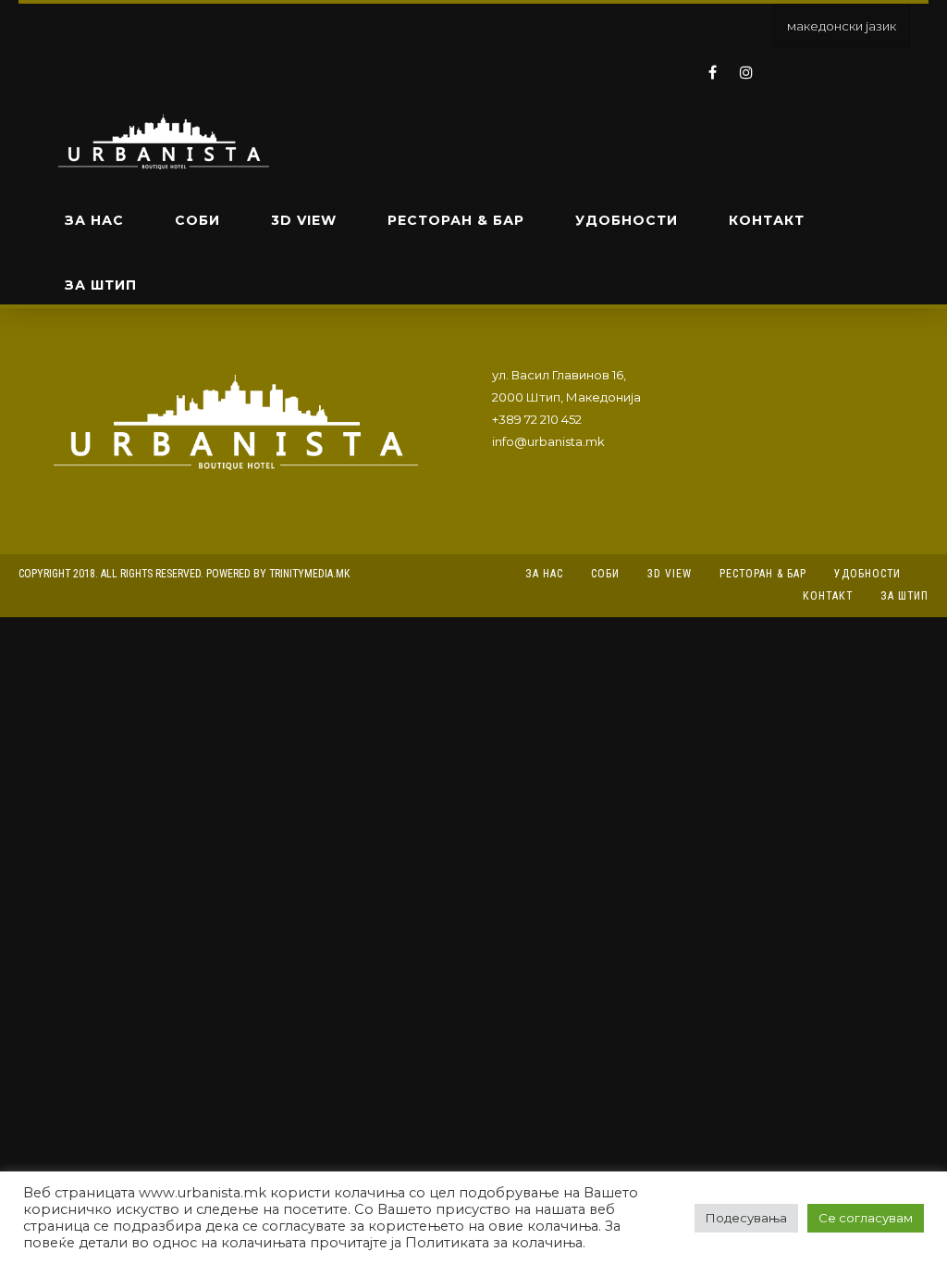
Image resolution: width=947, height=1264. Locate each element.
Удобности (626, 220)
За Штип (101, 285)
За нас (94, 220)
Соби (197, 220)
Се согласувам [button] (865, 1217)
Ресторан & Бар (455, 220)
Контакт (767, 220)
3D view (304, 220)
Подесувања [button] (746, 1217)
